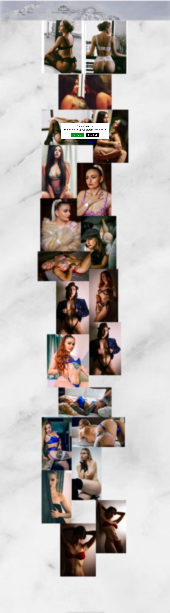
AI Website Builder (92, 142)
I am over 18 (77, 135)
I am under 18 (92, 135)
